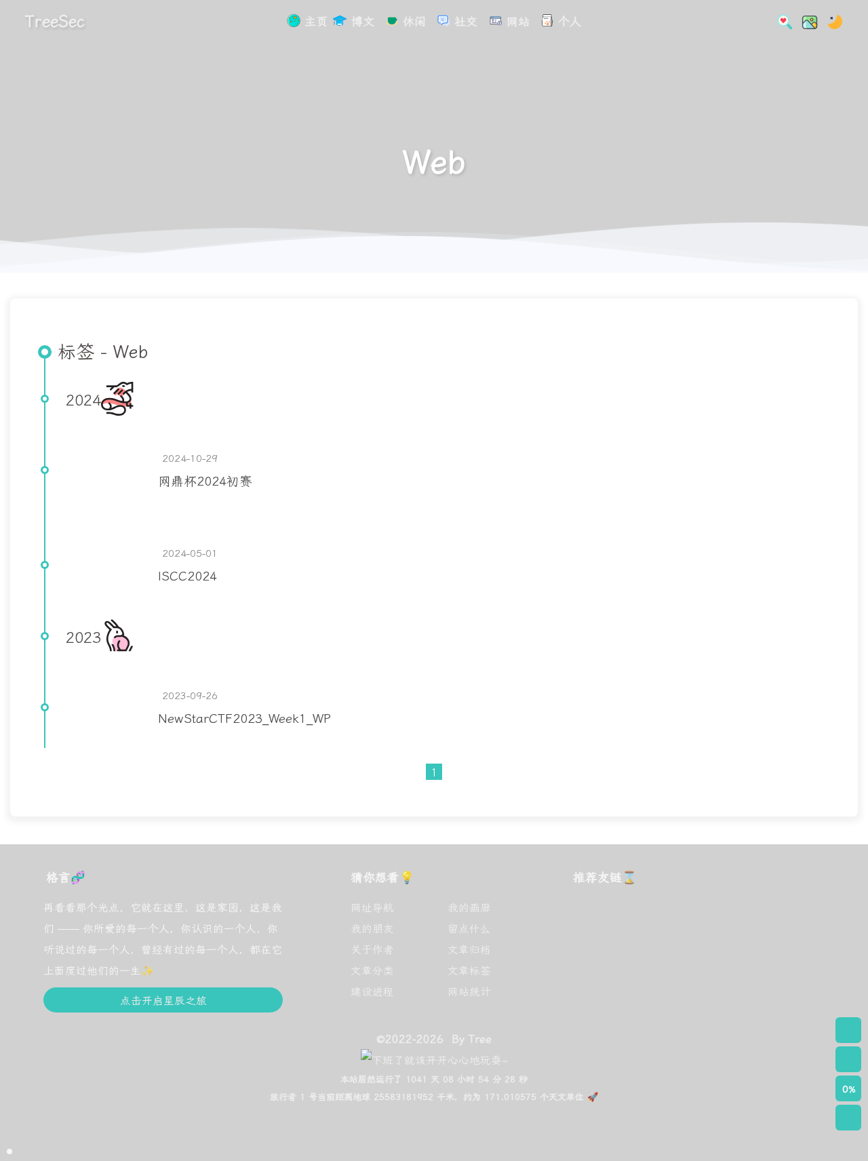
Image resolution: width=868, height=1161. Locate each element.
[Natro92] (710, 923)
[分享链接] (848, 1059)
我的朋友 (372, 927)
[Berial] (653, 923)
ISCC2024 (187, 575)
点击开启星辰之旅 (163, 999)
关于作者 (372, 948)
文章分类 (372, 969)
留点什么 (469, 927)
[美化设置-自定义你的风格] (805, 20)
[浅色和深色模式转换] (831, 20)
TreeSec (54, 20)
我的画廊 (469, 906)
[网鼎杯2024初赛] (106, 470)
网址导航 (372, 906)
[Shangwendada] (710, 981)
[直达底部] (848, 1117)
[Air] (596, 981)
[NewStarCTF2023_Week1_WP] (106, 707)
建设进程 (372, 990)
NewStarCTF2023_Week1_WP (244, 717)
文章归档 (469, 948)
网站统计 (469, 990)
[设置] (848, 1030)
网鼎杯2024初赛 (205, 480)
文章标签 (469, 969)
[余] (767, 981)
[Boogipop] (596, 923)
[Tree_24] (653, 981)
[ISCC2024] (106, 565)
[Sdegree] (767, 923)
